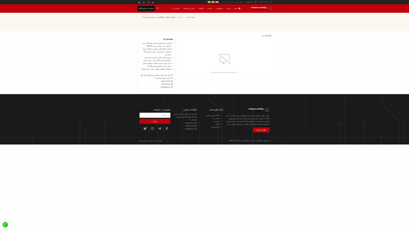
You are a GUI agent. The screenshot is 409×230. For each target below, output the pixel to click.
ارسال (155, 121)
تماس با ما (215, 118)
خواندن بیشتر (261, 130)
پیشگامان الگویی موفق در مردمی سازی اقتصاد (156, 69)
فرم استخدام (215, 127)
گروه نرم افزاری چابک (145, 141)
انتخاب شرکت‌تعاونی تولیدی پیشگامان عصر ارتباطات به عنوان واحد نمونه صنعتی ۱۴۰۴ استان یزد (157, 52)
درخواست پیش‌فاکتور (146, 8)
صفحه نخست (190, 17)
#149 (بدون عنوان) (212, 115)
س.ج (180, 17)
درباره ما (216, 121)
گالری (217, 124)
